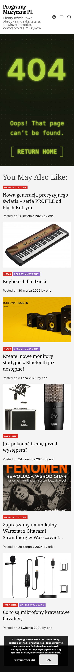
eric (51, 216)
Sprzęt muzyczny (26, 274)
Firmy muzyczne (15, 187)
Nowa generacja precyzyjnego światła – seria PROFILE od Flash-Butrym (35, 201)
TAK (48, 659)
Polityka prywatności (24, 659)
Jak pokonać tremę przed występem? (30, 446)
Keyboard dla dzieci (24, 281)
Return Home (37, 151)
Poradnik (10, 436)
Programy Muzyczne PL (18, 9)
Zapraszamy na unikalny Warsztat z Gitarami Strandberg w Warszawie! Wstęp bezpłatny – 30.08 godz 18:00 (34, 537)
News (7, 274)
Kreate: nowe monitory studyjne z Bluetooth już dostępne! (28, 362)
